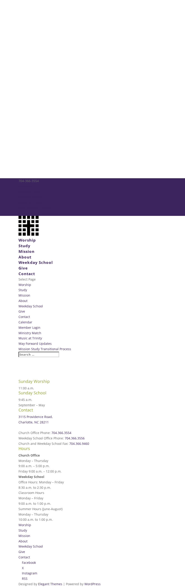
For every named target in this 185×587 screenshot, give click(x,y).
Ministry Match (29, 197)
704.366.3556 (75, 438)
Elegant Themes (50, 584)
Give (23, 268)
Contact (26, 273)
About (24, 257)
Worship (27, 240)
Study (24, 245)
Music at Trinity (30, 202)
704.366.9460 (79, 443)
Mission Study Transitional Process (44, 213)
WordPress (92, 584)
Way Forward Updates (35, 208)
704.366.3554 (61, 433)
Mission (26, 251)
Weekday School (35, 262)
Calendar (25, 186)
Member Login (29, 192)
